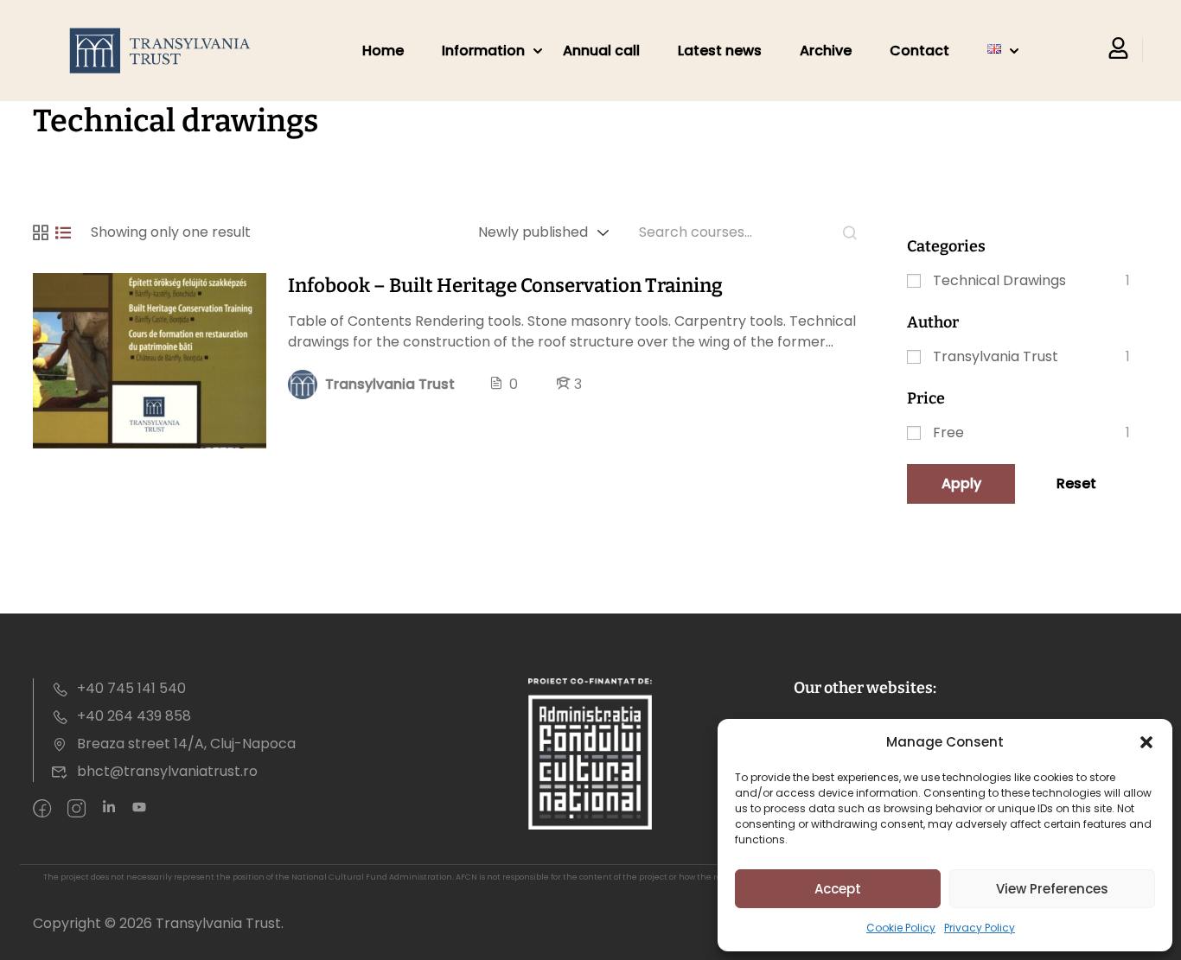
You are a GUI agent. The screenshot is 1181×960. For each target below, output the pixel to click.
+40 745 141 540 (131, 688)
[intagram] (76, 809)
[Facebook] (42, 809)
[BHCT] (164, 50)
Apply (961, 483)
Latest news (720, 50)
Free (948, 432)
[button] (1146, 742)
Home (383, 50)
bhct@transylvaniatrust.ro (167, 771)
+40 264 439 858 (134, 716)
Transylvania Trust (995, 356)
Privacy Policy (979, 927)
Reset (1076, 483)
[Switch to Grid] (40, 232)
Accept (837, 889)
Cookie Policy (900, 927)
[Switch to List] (63, 232)
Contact (919, 50)
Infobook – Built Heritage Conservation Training (505, 285)
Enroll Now (149, 361)
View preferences (1052, 889)
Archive (826, 50)
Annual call (601, 50)
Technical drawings (999, 280)
